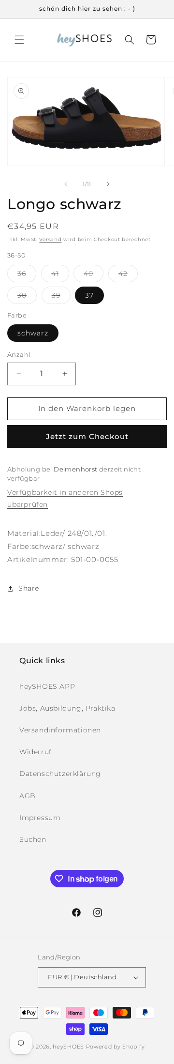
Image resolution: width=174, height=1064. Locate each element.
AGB (27, 795)
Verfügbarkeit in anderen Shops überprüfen (65, 498)
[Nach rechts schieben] (108, 184)
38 (27, 297)
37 (89, 295)
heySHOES (68, 1046)
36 (26, 275)
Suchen (32, 839)
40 (93, 275)
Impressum (39, 817)
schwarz (32, 333)
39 (61, 297)
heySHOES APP (47, 686)
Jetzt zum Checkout (87, 436)
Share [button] (28, 588)
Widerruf (35, 751)
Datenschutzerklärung (60, 773)
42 (128, 275)
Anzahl (18, 354)
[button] (19, 39)
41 (60, 275)
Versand (50, 239)
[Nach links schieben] (65, 184)
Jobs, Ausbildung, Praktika (67, 708)
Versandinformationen (60, 730)
